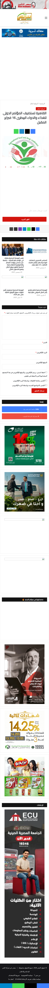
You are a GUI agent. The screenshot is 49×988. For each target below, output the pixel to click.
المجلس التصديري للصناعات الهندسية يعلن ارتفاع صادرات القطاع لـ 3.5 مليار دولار (37, 262)
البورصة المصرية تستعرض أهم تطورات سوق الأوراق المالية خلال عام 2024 (13, 292)
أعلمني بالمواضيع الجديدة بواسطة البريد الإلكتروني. (28, 385)
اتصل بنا (11, 979)
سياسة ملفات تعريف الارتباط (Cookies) (28, 979)
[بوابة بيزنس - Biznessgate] (24, 18)
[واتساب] (16, 131)
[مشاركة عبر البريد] (15, 229)
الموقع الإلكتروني (41, 362)
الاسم (44, 342)
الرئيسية (42, 103)
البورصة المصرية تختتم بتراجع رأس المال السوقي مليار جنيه (37, 291)
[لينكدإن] (21, 131)
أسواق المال (34, 103)
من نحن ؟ (37, 975)
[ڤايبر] (20, 229)
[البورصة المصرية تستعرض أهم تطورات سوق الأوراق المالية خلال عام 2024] (13, 282)
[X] (27, 131)
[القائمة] (46, 18)
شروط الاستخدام (14, 975)
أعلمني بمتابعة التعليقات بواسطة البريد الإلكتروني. (29, 381)
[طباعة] (11, 229)
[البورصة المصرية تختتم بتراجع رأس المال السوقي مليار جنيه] (36, 282)
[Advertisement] (24, 70)
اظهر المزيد (25, 219)
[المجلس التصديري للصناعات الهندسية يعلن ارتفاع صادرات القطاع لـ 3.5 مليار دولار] (36, 251)
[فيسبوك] (33, 131)
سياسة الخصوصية (27, 975)
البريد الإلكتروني (41, 352)
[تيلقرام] (24, 229)
